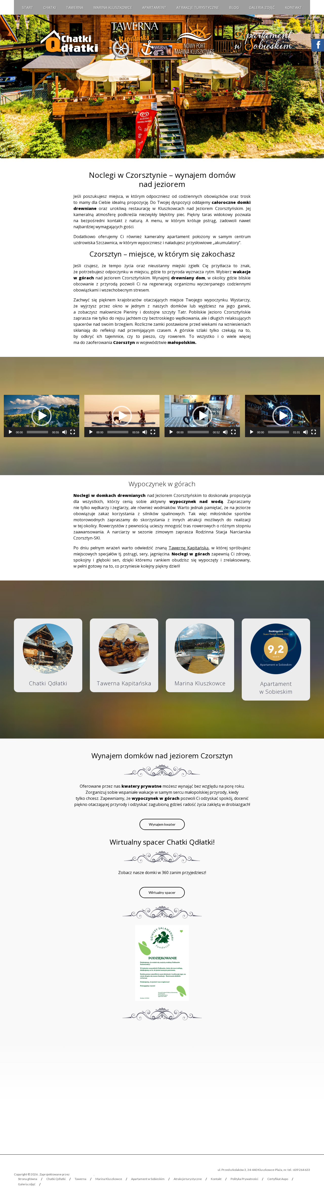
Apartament (154, 7)
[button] (41, 416)
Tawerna (74, 7)
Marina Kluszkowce (112, 7)
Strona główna (27, 1179)
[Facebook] (317, 42)
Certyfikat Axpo (277, 1179)
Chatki (49, 7)
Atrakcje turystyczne (197, 7)
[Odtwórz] (10, 432)
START (27, 7)
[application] (41, 416)
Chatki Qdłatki (56, 1179)
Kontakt (293, 7)
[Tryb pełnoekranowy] (72, 432)
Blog (234, 7)
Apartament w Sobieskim (148, 1179)
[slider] (37, 432)
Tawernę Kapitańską (189, 548)
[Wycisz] (64, 432)
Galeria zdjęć (262, 7)
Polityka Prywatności (244, 1179)
